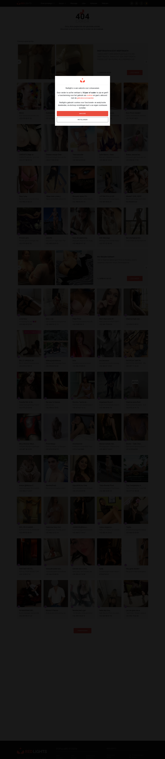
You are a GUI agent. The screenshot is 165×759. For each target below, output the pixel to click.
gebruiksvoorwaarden (85, 98)
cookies (90, 95)
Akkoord (82, 113)
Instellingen (82, 120)
